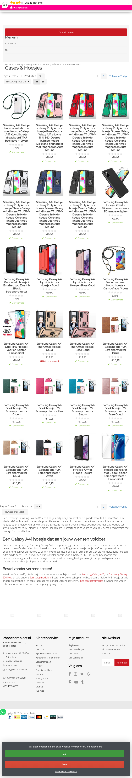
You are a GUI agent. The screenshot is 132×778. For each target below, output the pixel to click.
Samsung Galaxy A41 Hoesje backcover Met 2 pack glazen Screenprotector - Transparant (116, 473)
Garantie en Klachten (45, 670)
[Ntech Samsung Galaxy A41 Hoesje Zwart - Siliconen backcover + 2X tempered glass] (115, 183)
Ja (64, 753)
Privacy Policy (42, 678)
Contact (39, 666)
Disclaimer (40, 682)
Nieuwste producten (17, 81)
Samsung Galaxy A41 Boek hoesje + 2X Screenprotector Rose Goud (116, 410)
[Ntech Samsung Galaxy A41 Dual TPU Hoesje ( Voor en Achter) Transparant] (16, 324)
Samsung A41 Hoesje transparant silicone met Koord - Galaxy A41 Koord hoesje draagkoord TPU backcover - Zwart (16, 133)
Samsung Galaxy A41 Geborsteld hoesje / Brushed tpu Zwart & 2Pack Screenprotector (16, 285)
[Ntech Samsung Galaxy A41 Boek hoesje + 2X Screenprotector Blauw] (82, 386)
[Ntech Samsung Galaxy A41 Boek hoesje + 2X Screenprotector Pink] (49, 386)
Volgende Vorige (118, 76)
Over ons (40, 649)
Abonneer (122, 662)
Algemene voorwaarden (47, 653)
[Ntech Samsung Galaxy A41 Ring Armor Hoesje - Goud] (49, 324)
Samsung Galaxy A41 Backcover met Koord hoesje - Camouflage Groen (116, 284)
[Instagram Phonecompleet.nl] (77, 674)
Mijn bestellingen (76, 649)
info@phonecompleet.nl (17, 669)
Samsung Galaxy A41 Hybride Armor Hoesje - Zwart (83, 469)
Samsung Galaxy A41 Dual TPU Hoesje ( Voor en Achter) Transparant (17, 348)
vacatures (40, 674)
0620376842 (12, 665)
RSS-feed (40, 690)
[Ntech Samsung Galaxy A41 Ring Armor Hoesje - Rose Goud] (82, 324)
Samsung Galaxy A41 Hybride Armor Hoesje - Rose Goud (83, 282)
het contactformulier (91, 580)
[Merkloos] (39, 615)
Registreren (74, 645)
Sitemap (39, 686)
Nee (64, 764)
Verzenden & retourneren (48, 657)
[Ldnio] (12, 615)
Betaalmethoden (43, 661)
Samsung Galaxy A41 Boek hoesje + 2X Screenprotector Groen (17, 410)
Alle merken (11, 43)
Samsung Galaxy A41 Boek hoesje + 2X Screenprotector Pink (49, 408)
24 (39, 76)
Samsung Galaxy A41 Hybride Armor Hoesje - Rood (50, 282)
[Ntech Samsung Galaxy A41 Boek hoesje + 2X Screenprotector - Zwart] (49, 447)
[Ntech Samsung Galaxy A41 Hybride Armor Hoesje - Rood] (49, 260)
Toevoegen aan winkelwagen (16, 149)
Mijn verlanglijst (76, 657)
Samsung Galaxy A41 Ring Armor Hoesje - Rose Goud (83, 346)
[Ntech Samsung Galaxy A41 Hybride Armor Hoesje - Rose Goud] (82, 260)
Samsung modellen (40, 577)
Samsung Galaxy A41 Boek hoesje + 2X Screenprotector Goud (17, 471)
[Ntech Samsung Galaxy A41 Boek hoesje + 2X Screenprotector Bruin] (115, 324)
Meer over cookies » (66, 771)
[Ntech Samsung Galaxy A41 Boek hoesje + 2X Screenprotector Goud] (16, 447)
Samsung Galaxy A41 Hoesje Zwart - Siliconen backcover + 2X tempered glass (115, 207)
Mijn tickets (74, 653)
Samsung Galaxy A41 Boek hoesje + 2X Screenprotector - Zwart (50, 471)
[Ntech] (66, 615)
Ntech (8, 50)
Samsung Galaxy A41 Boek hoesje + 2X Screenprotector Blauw (83, 410)
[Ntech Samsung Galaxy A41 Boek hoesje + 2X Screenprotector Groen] (16, 386)
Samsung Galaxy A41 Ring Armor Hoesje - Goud (50, 346)
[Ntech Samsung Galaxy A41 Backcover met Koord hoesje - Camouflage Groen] (115, 260)
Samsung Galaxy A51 (92, 574)
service (39, 645)
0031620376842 (14, 661)
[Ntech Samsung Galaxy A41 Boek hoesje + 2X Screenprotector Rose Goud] (115, 386)
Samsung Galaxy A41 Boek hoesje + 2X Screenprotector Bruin (116, 348)
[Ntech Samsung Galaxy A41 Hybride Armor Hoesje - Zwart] (82, 447)
